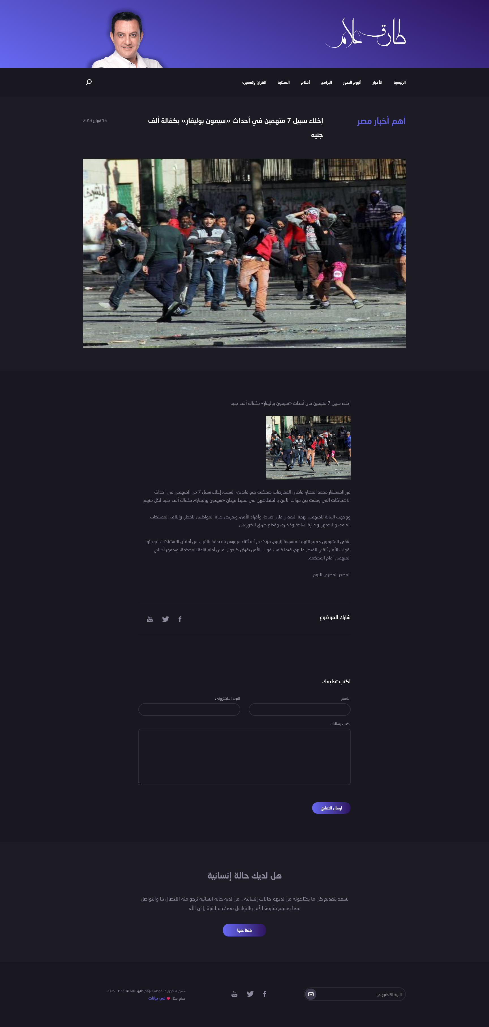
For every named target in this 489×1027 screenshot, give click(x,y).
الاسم (346, 698)
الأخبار (377, 82)
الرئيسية (400, 82)
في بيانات (157, 998)
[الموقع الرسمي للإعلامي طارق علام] (365, 31)
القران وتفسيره (254, 82)
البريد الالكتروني (227, 698)
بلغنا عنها (244, 930)
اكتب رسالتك (341, 723)
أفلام (305, 82)
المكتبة (284, 82)
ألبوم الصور (352, 82)
